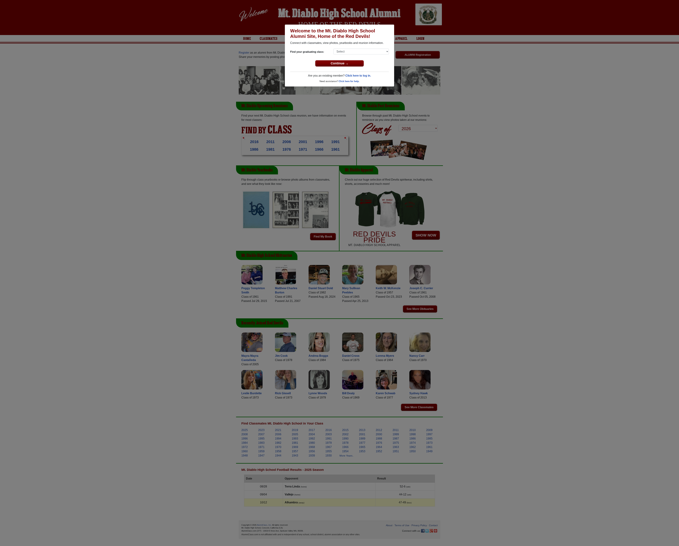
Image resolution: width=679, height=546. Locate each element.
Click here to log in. (358, 75)
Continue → (340, 63)
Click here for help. (349, 81)
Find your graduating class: (307, 51)
